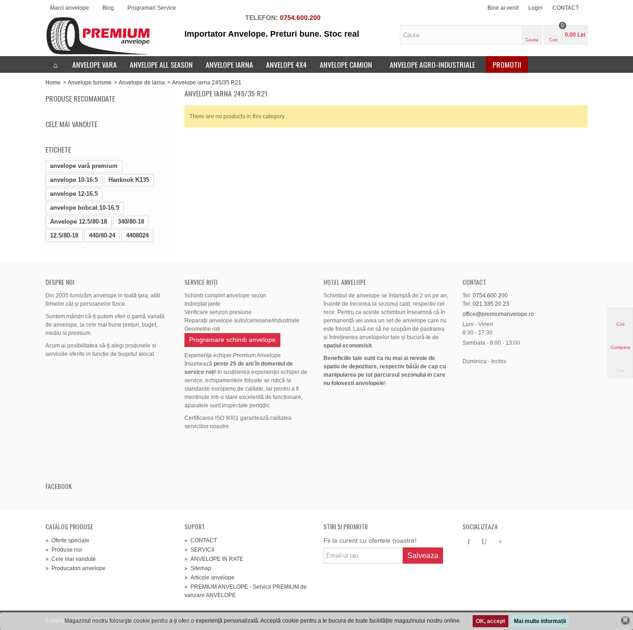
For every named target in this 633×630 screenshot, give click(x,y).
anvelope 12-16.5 (74, 193)
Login (535, 8)
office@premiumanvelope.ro (498, 314)
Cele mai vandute (71, 124)
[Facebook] (468, 542)
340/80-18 (131, 221)
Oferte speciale (67, 540)
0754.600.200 (300, 17)
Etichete (58, 149)
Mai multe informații (540, 621)
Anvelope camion (346, 64)
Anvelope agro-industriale (432, 64)
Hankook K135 (128, 179)
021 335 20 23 (491, 304)
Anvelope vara (94, 64)
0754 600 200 (490, 295)
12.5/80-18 (64, 235)
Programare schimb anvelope (232, 339)
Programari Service (151, 8)
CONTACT (565, 8)
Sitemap (197, 568)
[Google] (500, 542)
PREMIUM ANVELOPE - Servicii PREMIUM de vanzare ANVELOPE (245, 591)
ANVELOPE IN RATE (213, 559)
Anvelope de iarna (142, 82)
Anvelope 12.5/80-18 (78, 221)
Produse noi (63, 549)
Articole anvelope (209, 577)
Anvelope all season (161, 64)
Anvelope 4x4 (286, 64)
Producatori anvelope (75, 568)
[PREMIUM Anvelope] (98, 35)
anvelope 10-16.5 (74, 179)
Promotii (507, 64)
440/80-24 (102, 235)
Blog (108, 8)
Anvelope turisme (90, 82)
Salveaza (422, 555)
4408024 (137, 235)
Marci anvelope (69, 8)
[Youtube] (484, 542)
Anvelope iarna (229, 64)
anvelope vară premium (84, 165)
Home (53, 82)
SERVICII (199, 549)
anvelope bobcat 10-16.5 (84, 207)
